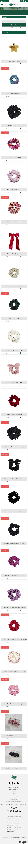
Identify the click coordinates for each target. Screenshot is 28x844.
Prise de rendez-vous (14, 789)
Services (14, 793)
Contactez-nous (14, 796)
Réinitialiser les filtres (14, 28)
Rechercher (14, 25)
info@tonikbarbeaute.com (14, 801)
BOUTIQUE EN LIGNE (14, 787)
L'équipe (14, 791)
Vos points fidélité (14, 1)
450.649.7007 (14, 799)
